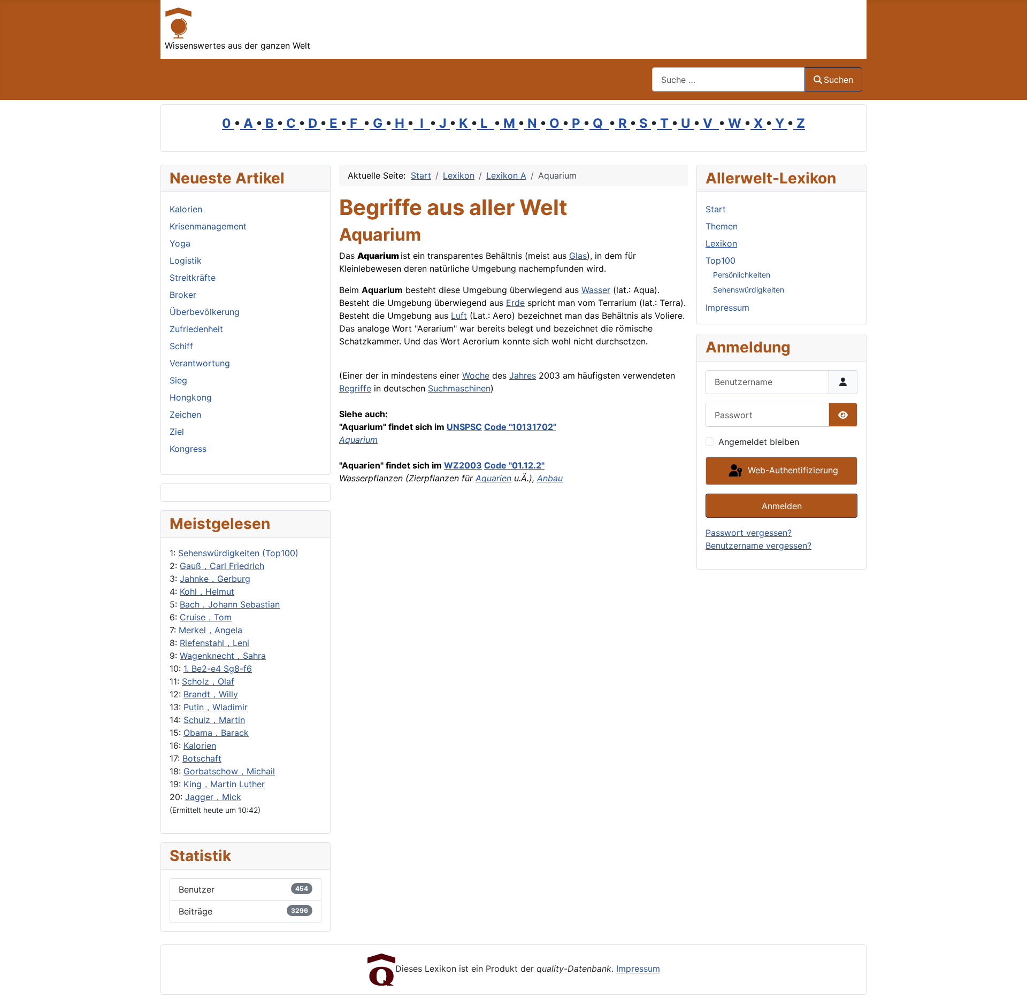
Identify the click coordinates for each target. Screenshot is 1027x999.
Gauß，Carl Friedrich (222, 565)
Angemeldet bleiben (758, 441)
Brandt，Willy (210, 694)
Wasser (595, 290)
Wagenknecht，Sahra (223, 655)
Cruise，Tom (206, 617)
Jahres (522, 375)
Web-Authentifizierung (791, 470)
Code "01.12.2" (514, 465)
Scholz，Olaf (208, 681)
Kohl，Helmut (207, 591)
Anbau (550, 478)
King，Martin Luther (224, 784)
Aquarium (358, 439)
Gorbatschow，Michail (229, 771)
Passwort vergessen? (749, 532)
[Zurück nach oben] (1008, 979)
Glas (578, 255)
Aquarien (493, 478)
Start (716, 209)
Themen (722, 226)
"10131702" (531, 426)
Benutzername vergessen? (758, 545)
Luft (459, 315)
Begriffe (355, 388)
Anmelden (782, 506)
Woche (475, 375)
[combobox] (728, 79)
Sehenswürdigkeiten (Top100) (238, 553)
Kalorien (199, 745)
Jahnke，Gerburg (215, 578)
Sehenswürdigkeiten (748, 289)
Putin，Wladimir (215, 707)
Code (495, 426)
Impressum (727, 307)
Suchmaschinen (459, 388)
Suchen (838, 79)
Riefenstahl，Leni (214, 642)
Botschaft (201, 758)
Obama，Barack (216, 732)
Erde (515, 302)
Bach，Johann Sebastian (230, 604)
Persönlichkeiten (741, 274)
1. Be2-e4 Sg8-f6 (217, 668)
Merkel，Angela (210, 630)
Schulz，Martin (214, 719)
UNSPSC (464, 426)
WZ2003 (463, 465)
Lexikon (721, 243)
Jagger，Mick (213, 796)
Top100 (720, 260)
